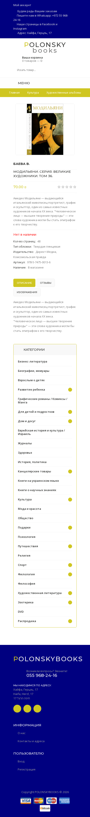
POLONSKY (45, 44)
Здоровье (25, 453)
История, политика (32, 462)
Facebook (48, 24)
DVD (21, 612)
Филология (26, 574)
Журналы (25, 443)
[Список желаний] (75, 83)
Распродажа (27, 621)
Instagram (20, 28)
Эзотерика (25, 602)
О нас (21, 733)
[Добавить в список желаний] (69, 109)
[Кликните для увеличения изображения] (45, 129)
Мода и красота (29, 509)
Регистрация (26, 769)
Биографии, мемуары (33, 371)
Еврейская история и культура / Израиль (41, 432)
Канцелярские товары (34, 471)
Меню (23, 83)
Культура (25, 499)
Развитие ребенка (31, 389)
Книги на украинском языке (38, 481)
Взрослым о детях (31, 380)
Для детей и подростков (36, 412)
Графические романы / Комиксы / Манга (42, 400)
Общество (25, 518)
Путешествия (28, 546)
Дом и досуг (27, 421)
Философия (26, 583)
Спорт (22, 565)
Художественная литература (40, 593)
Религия (24, 555)
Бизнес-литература (32, 361)
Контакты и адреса (31, 741)
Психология (26, 537)
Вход (21, 761)
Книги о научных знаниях (37, 490)
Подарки (24, 527)
